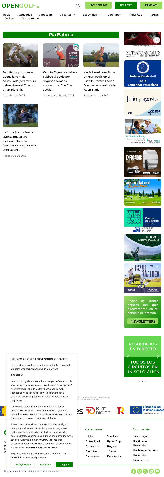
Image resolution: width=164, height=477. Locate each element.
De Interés (28, 18)
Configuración (23, 464)
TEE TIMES (126, 5)
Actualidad (25, 14)
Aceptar (64, 464)
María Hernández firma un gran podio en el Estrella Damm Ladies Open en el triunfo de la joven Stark (99, 81)
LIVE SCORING (98, 5)
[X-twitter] (145, 471)
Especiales (90, 14)
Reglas (154, 14)
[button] (78, 5)
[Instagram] (139, 471)
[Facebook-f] (133, 471)
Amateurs (46, 14)
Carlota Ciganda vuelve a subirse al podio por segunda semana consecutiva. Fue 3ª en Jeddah (60, 81)
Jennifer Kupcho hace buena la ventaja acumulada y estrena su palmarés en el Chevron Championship (19, 81)
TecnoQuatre (52, 471)
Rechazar (45, 464)
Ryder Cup (135, 14)
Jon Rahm (114, 14)
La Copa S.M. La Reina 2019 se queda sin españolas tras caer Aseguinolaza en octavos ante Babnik (20, 141)
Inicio (6, 14)
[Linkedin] (151, 471)
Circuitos (65, 14)
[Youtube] (157, 471)
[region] (41, 412)
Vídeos (9, 18)
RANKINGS (151, 5)
